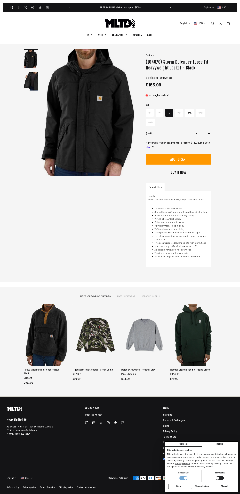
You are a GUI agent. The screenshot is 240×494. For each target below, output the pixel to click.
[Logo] (120, 23)
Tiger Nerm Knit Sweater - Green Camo (92, 369)
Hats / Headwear (126, 296)
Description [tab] (155, 187)
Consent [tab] (183, 444)
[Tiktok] (40, 7)
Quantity (149, 133)
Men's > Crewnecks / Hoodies (95, 296)
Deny (178, 486)
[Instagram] (11, 7)
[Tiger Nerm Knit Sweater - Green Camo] (95, 335)
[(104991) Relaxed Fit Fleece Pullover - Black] (47, 335)
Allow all (224, 486)
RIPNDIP (76, 373)
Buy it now (178, 172)
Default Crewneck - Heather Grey (138, 369)
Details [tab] (219, 444)
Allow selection (202, 486)
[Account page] (220, 23)
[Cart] (228, 23)
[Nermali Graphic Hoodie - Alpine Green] (193, 335)
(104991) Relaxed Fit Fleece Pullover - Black (43, 371)
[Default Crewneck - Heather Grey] (144, 335)
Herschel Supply (151, 296)
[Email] (47, 7)
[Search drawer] (212, 23)
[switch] (220, 478)
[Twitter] (25, 7)
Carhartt (150, 55)
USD (27, 478)
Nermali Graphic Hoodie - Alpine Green (190, 369)
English (10, 478)
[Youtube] (32, 7)
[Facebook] (18, 7)
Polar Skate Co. (128, 373)
